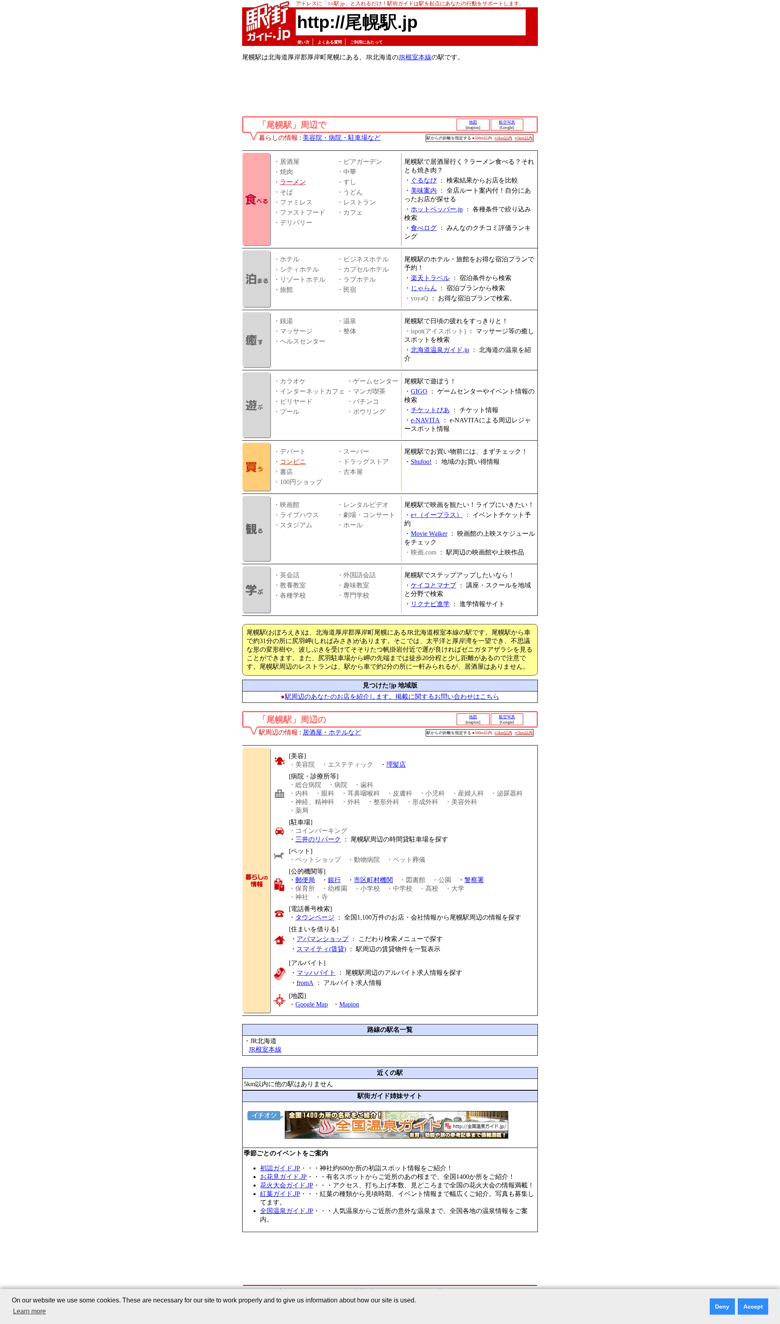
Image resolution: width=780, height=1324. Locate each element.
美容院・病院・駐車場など (342, 137)
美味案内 (424, 190)
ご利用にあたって (366, 42)
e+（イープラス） (437, 514)
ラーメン (293, 181)
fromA (305, 982)
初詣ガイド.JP (280, 1168)
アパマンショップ (323, 938)
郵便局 (305, 879)
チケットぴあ (430, 410)
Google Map (311, 1004)
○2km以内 (503, 138)
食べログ (424, 227)
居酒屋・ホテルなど (332, 732)
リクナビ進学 (430, 603)
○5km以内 (524, 138)
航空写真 (507, 122)
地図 (473, 122)
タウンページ (314, 917)
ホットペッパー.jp (437, 209)
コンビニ (293, 461)
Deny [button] (722, 1306)
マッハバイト (316, 972)
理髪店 (396, 764)
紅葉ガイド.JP (280, 1193)
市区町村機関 (373, 879)
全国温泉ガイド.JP (286, 1210)
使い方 (303, 42)
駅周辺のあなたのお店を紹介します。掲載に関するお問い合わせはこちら (392, 696)
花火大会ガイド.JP (286, 1185)
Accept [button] (753, 1306)
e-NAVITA (425, 420)
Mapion (349, 1004)
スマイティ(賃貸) (321, 949)
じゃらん (424, 288)
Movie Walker (429, 533)
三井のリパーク (318, 839)
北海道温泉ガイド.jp (440, 349)
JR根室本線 (415, 57)
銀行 (334, 879)
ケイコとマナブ (433, 585)
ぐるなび (424, 180)
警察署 (474, 879)
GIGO (419, 391)
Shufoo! (421, 461)
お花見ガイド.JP (283, 1176)
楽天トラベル (430, 277)
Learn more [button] (29, 1311)
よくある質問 (330, 42)
